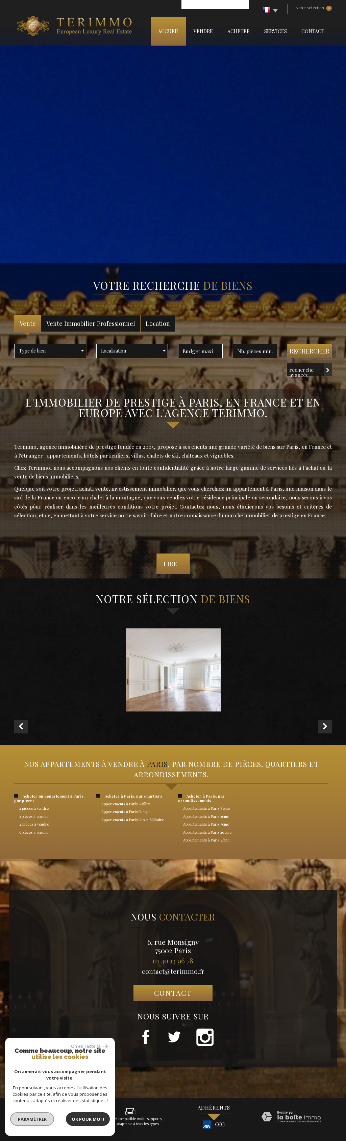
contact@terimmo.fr (173, 971)
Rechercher (309, 351)
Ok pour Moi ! (88, 1119)
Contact (312, 31)
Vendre (203, 31)
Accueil (168, 31)
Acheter (238, 31)
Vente (28, 323)
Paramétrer (32, 1119)
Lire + (173, 563)
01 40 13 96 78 (173, 960)
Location (158, 323)
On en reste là (86, 1046)
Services (275, 31)
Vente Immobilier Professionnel (90, 323)
